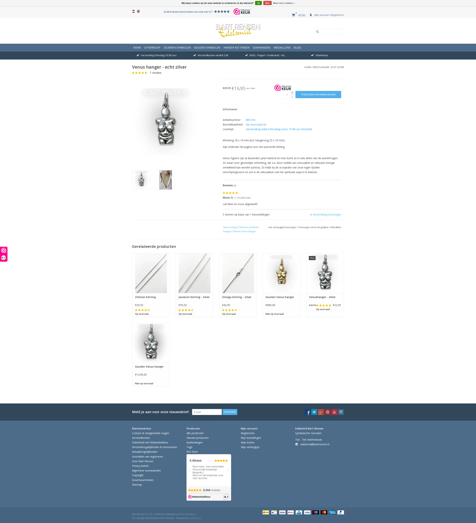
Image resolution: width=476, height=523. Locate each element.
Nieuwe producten (197, 438)
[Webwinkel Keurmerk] (242, 11)
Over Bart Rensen (142, 461)
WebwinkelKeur (188, 514)
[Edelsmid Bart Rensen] (238, 30)
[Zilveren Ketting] (151, 273)
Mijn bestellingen (251, 438)
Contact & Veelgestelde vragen (150, 433)
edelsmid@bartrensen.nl (314, 444)
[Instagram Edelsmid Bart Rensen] (341, 412)
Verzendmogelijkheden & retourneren (154, 447)
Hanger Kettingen (236, 47)
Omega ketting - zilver (236, 297)
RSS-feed (191, 451)
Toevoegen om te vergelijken (313, 227)
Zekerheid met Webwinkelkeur (150, 442)
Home (137, 47)
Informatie (230, 109)
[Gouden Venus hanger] (281, 273)
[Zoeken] (316, 32)
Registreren (248, 433)
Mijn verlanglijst (250, 447)
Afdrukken (335, 227)
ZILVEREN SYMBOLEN (177, 47)
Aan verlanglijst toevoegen (282, 227)
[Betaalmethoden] (265, 512)
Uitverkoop (152, 47)
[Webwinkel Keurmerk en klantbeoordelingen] (282, 88)
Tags (189, 447)
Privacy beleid (140, 466)
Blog (297, 47)
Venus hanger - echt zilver (328, 67)
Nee (267, 3)
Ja (258, 3)
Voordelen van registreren (147, 456)
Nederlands (133, 11)
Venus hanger (230, 227)
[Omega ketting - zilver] (238, 273)
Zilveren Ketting (145, 297)
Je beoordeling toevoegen (325, 214)
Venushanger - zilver (322, 297)
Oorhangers (262, 47)
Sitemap (137, 484)
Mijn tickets (248, 442)
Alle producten (195, 433)
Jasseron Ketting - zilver (194, 297)
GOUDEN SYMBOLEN (207, 47)
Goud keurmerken (143, 480)
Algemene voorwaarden (146, 470)
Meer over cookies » (284, 3)
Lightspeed (195, 518)
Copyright (138, 475)
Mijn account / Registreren (329, 15)
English (138, 11)
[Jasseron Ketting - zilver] (194, 273)
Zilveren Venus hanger (244, 231)
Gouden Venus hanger (280, 297)
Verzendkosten (141, 438)
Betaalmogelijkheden (144, 451)
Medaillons (282, 47)
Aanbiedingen (194, 442)
